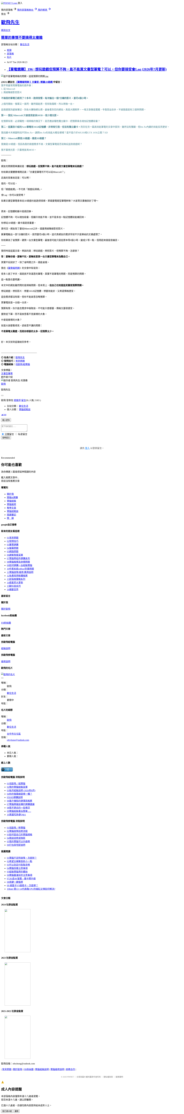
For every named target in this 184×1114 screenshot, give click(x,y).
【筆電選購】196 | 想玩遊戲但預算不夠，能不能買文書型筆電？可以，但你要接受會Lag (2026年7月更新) (87, 69)
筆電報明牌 (14, 268)
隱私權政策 (108, 1077)
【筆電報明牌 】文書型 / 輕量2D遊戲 (34, 82)
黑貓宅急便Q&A (16, 814)
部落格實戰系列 (16, 579)
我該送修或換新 (16, 838)
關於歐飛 (5, 609)
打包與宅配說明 (16, 845)
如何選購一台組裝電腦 (19, 565)
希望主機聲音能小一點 (19, 861)
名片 (9, 57)
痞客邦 (17, 400)
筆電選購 (12, 544)
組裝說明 (5, 648)
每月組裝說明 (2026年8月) (21, 790)
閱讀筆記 (11, 515)
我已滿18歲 (7, 1111)
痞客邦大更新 (15, 582)
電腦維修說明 (57, 1069)
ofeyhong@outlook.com (18, 740)
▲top (3, 414)
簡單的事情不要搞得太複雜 (22, 37)
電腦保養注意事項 (17, 868)
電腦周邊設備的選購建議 (20, 804)
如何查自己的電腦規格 (19, 834)
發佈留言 (6, 438)
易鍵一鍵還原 (15, 882)
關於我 (10, 494)
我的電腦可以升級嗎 (18, 841)
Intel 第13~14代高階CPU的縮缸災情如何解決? (31, 889)
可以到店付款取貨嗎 (18, 865)
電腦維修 (11, 504)
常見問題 (20, 361)
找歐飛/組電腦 (23, 364)
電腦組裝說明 (42, 1069)
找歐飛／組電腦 (16, 783)
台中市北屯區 (14, 734)
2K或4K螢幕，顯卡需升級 (21, 878)
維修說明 (5, 661)
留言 (23, 400)
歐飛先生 (10, 22)
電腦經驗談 (24, 409)
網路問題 (12, 551)
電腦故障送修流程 (17, 831)
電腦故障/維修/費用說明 (20, 572)
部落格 (10, 53)
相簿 (9, 50)
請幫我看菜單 (15, 555)
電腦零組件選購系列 (18, 558)
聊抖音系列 (14, 586)
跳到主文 (5, 30)
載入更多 (6, 420)
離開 (16, 1111)
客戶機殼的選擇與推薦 (19, 801)
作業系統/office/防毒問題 (20, 569)
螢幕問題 (12, 548)
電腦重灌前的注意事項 (19, 875)
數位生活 (24, 44)
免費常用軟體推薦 (17, 575)
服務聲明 (119, 1077)
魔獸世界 (12, 589)
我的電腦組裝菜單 (17, 787)
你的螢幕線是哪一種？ (19, 794)
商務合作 (70, 1069)
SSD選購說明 (15, 797)
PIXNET (70, 1077)
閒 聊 (10, 518)
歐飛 (3, 384)
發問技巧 (12, 541)
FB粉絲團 (6, 623)
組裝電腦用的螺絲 (17, 871)
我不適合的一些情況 (18, 807)
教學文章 (11, 508)
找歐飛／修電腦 (16, 827)
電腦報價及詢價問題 (18, 562)
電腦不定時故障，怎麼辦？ (22, 858)
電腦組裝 (11, 501)
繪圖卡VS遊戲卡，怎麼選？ (22, 885)
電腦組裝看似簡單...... (19, 811)
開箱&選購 (12, 497)
